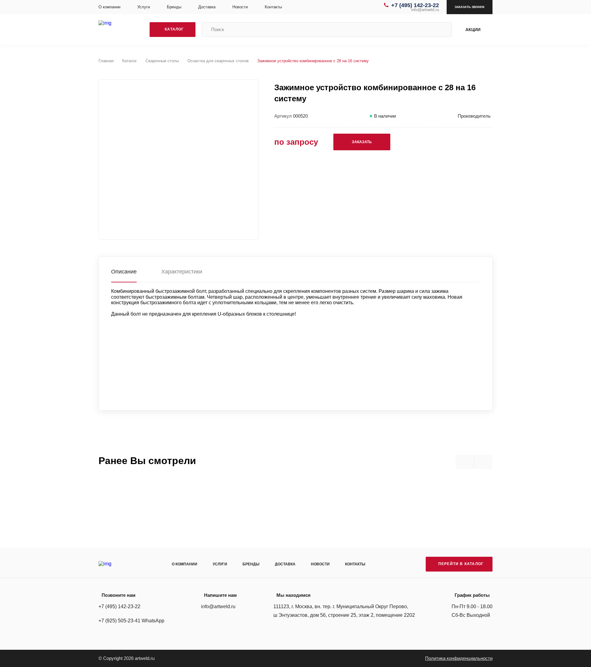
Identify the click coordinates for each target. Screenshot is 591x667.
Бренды (174, 7)
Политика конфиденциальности (458, 658)
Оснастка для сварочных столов (218, 61)
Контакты (273, 7)
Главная (106, 61)
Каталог (129, 61)
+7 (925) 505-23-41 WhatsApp (131, 620)
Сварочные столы (162, 61)
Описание (124, 272)
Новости (240, 7)
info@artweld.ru (425, 10)
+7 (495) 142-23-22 (415, 5)
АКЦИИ (472, 29)
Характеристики (181, 272)
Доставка (206, 7)
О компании (109, 7)
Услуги (143, 7)
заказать (362, 142)
